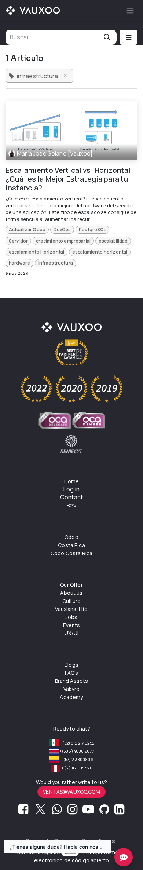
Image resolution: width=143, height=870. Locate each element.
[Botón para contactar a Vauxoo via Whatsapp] (57, 811)
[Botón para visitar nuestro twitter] (40, 811)
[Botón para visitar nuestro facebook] (23, 811)
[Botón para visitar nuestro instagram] (72, 811)
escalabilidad (113, 241)
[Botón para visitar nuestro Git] (104, 811)
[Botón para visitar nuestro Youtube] (88, 811)
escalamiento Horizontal (36, 252)
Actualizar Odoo (27, 229)
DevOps (62, 229)
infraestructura (55, 263)
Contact (71, 497)
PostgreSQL (92, 229)
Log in (71, 489)
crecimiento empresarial (63, 241)
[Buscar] (107, 37)
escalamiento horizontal (99, 252)
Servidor (18, 241)
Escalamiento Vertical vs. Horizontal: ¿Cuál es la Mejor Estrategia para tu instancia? (69, 179)
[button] (129, 37)
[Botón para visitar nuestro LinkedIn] (119, 811)
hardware (19, 263)
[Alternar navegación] (130, 10)
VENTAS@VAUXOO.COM (71, 791)
